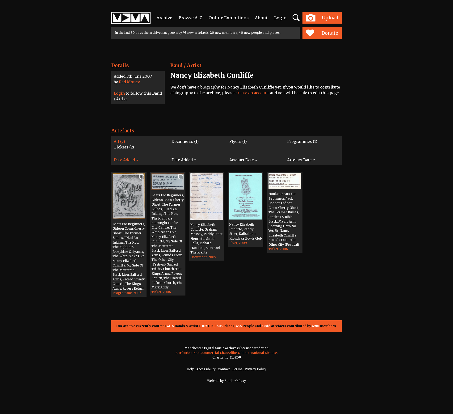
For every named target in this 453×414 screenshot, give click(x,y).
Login (280, 18)
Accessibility (206, 369)
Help (190, 369)
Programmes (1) (302, 141)
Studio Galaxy (235, 381)
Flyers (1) (238, 141)
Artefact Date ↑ (301, 159)
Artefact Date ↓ (243, 159)
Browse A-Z (190, 18)
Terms (237, 369)
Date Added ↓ (126, 159)
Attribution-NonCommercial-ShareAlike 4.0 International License (226, 353)
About (261, 18)
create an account (252, 92)
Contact (224, 369)
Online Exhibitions (229, 18)
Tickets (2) (124, 147)
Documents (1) (185, 141)
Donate (330, 33)
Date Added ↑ (184, 159)
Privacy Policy (255, 369)
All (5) (119, 141)
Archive (164, 18)
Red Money (129, 82)
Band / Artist (185, 65)
